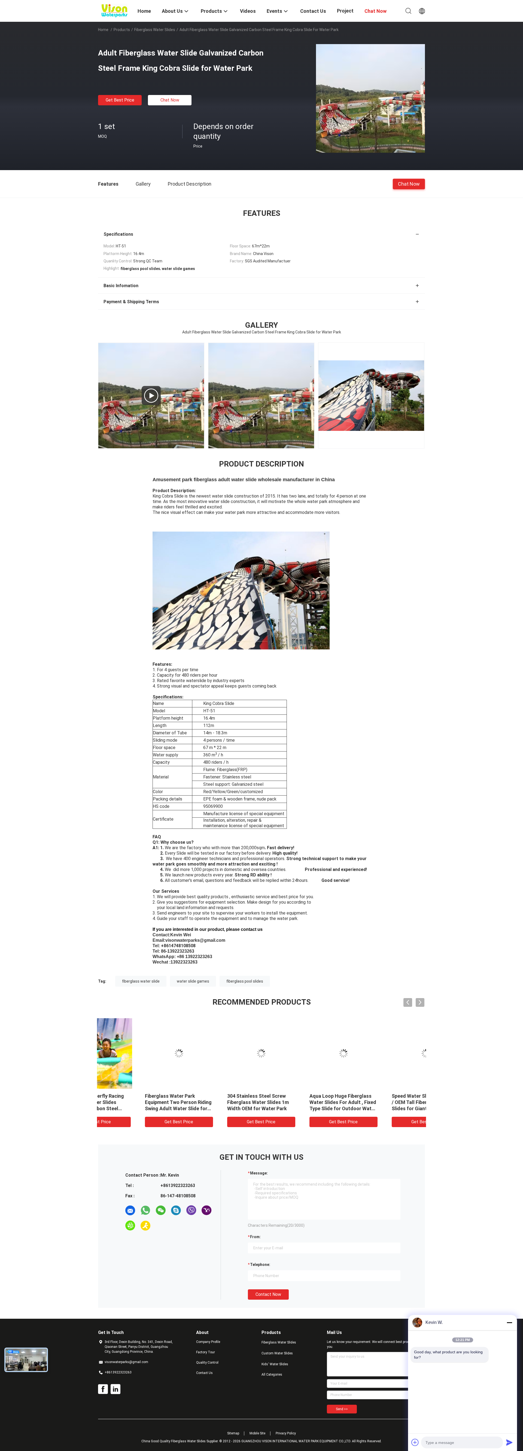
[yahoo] (206, 1210)
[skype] (176, 1210)
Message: (259, 1173)
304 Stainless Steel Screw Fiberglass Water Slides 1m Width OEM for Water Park (217, 1102)
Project (345, 11)
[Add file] (415, 1442)
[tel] (161, 1226)
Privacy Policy (286, 1433)
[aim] (145, 1226)
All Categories (272, 1374)
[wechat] (161, 1210)
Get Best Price (120, 100)
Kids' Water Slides (275, 1364)
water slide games (193, 981)
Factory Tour (205, 1352)
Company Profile (208, 1342)
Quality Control (207, 1362)
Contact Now (268, 1294)
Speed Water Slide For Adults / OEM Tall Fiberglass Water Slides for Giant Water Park (384, 1102)
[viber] (191, 1210)
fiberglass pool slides (244, 981)
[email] (130, 1210)
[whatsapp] (145, 1210)
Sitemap (233, 1433)
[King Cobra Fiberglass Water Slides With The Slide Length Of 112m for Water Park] (371, 395)
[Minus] (509, 1322)
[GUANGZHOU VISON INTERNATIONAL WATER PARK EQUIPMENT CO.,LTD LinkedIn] (115, 1389)
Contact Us (204, 1373)
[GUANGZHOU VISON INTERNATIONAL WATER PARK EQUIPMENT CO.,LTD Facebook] (103, 1389)
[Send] (509, 1442)
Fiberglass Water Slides (154, 29)
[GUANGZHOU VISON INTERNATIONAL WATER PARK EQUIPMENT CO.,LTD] (114, 10)
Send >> (342, 1409)
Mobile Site (257, 1433)
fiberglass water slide (141, 981)
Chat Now (169, 100)
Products (122, 29)
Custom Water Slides (277, 1353)
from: (255, 1237)
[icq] (130, 1226)
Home (103, 29)
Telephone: (260, 1264)
